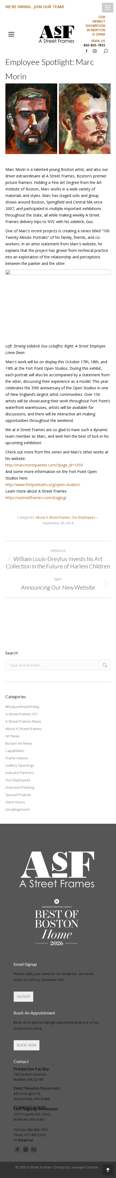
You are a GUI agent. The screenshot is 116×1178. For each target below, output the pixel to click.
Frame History (16, 758)
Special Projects (18, 794)
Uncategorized (17, 809)
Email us (25, 1140)
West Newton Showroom (36, 1088)
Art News (12, 736)
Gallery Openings (19, 765)
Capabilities (15, 750)
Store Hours (15, 802)
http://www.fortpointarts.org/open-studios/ (42, 484)
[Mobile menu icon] (107, 7)
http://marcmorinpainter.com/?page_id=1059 (44, 465)
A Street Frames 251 (21, 714)
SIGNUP (23, 997)
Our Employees (83, 517)
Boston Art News (18, 743)
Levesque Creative (84, 1167)
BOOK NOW (26, 1045)
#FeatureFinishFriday (22, 706)
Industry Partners (19, 772)
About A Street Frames (53, 517)
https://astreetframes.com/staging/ (36, 497)
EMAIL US (98, 41)
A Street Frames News (23, 721)
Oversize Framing (19, 787)
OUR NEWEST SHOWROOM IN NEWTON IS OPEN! (95, 26)
